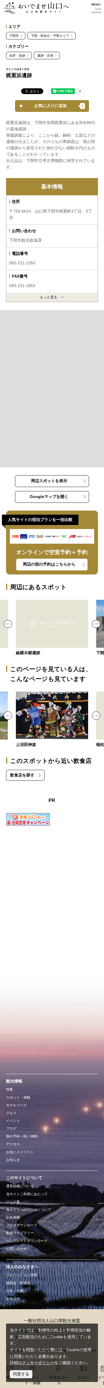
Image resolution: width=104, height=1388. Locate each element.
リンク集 (13, 1202)
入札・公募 (14, 1291)
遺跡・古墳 (45, 55)
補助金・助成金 (18, 1283)
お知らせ (13, 1160)
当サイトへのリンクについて (28, 1210)
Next (96, 624)
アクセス (13, 1144)
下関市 (14, 35)
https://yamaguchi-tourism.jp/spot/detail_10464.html (52, 628)
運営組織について (20, 1186)
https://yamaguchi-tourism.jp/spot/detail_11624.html (52, 720)
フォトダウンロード (21, 1225)
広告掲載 (13, 1217)
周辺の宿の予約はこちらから (49, 564)
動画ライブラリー (20, 1233)
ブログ (11, 1129)
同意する (21, 1374)
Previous (8, 624)
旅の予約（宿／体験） (23, 1136)
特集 (9, 1089)
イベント (13, 1121)
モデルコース (16, 1105)
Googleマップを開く (49, 497)
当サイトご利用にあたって (27, 1194)
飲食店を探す (22, 775)
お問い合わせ (16, 1249)
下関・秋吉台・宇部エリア (50, 35)
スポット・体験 (18, 1097)
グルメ (11, 1113)
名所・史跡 (17, 55)
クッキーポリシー (38, 1363)
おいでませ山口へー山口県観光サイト (34, 8)
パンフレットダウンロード (27, 1241)
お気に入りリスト (20, 1152)
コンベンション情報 (21, 1275)
